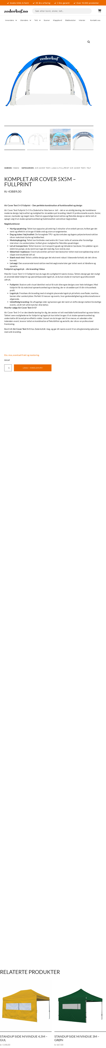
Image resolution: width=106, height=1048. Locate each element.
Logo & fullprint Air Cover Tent (68, 168)
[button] (88, 41)
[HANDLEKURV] (98, 10)
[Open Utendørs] (30, 20)
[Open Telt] (40, 20)
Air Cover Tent (42, 168)
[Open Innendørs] (16, 20)
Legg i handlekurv (33, 368)
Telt (89, 168)
